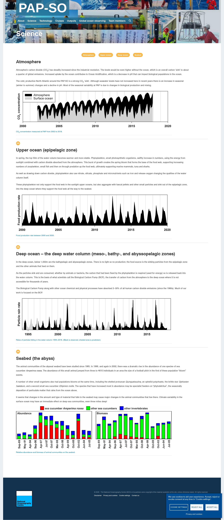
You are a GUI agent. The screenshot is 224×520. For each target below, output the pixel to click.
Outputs (71, 20)
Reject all (196, 507)
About (21, 20)
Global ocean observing (92, 20)
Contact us (135, 495)
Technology (45, 20)
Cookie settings (179, 507)
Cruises (59, 20)
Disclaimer (98, 495)
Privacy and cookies (194, 514)
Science (31, 20)
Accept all (212, 507)
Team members (117, 20)
